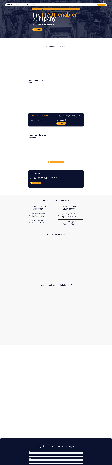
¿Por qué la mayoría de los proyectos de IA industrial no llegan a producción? (46, 318)
